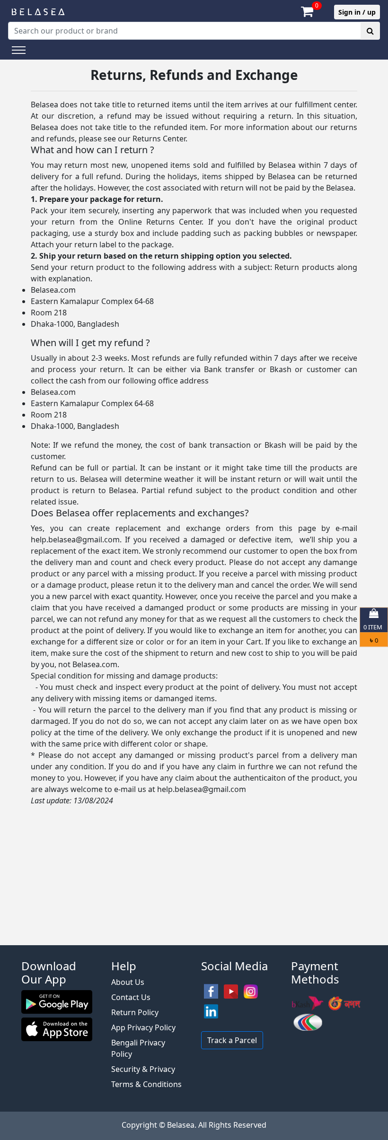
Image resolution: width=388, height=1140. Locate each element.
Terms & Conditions (146, 1084)
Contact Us (130, 997)
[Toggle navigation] (19, 50)
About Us (127, 982)
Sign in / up (357, 12)
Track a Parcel (232, 1040)
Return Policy (135, 1012)
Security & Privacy (143, 1069)
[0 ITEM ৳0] (194, 940)
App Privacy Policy (143, 1027)
